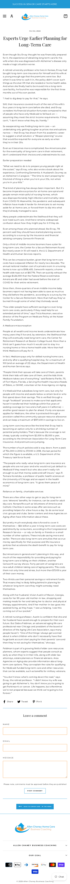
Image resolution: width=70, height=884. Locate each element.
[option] (35, 4)
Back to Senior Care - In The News (37, 806)
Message (8, 758)
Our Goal (35, 855)
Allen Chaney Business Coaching (35, 845)
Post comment (34, 791)
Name (6, 724)
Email (6, 741)
